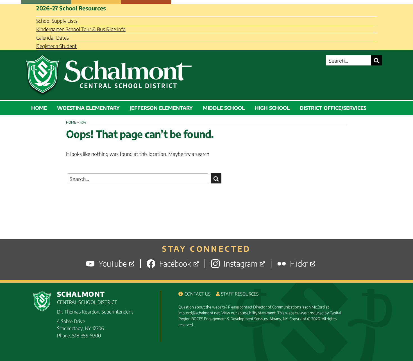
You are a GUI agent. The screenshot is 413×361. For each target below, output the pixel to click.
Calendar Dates (52, 37)
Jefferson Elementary (161, 108)
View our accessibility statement (248, 312)
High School (272, 108)
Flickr (299, 263)
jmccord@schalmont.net (199, 312)
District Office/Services (333, 108)
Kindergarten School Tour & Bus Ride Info (81, 29)
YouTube (113, 263)
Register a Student (56, 46)
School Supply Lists (57, 20)
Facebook (175, 263)
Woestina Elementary (88, 108)
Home (39, 108)
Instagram (240, 263)
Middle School (224, 108)
